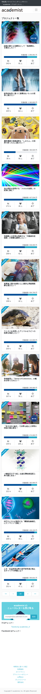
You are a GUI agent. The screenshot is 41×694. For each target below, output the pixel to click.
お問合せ (20, 677)
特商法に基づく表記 (20, 666)
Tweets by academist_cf (20, 627)
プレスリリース (20, 680)
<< (6, 594)
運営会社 (20, 682)
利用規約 (20, 669)
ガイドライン (20, 672)
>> (35, 594)
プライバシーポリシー (20, 674)
